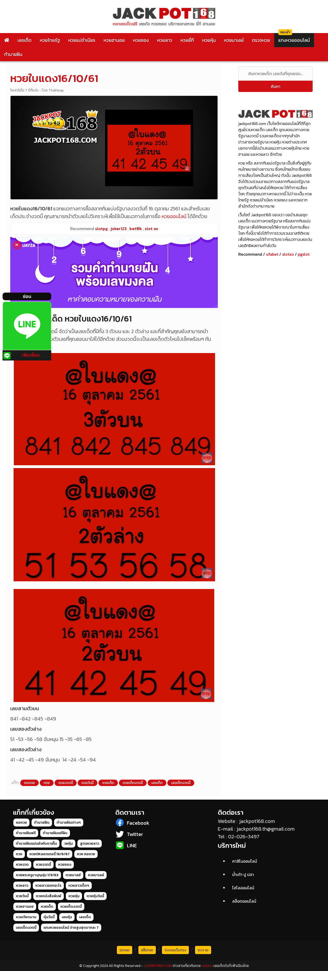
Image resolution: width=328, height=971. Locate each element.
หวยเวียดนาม (26, 917)
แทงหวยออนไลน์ (294, 40)
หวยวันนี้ (87, 783)
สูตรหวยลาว (89, 843)
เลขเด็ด (24, 40)
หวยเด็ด (108, 783)
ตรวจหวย (261, 40)
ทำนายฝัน (13, 54)
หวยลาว (164, 40)
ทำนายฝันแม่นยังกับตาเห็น (36, 843)
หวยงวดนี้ (65, 783)
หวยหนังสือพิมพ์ (48, 896)
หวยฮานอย (114, 40)
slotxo (288, 254)
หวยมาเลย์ (234, 40)
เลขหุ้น (67, 917)
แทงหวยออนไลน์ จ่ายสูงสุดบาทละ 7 (71, 927)
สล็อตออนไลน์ (244, 901)
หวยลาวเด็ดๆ (78, 885)
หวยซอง (141, 40)
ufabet (272, 254)
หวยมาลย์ (73, 875)
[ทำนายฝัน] (114, 272)
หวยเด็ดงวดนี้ (133, 783)
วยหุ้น (68, 843)
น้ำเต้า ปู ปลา (243, 874)
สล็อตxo (147, 950)
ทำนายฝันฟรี (26, 833)
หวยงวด (22, 864)
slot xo (203, 950)
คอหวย (29, 783)
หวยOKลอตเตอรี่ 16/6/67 (49, 854)
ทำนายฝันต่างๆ (69, 822)
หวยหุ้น (209, 40)
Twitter (135, 834)
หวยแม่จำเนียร (81, 40)
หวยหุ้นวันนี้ (95, 896)
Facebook (138, 823)
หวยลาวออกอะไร (48, 885)
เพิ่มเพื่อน (31, 355)
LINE (132, 845)
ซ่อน (27, 296)
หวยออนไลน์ (174, 216)
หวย (47, 783)
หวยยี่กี (187, 40)
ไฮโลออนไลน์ (243, 888)
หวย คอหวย (86, 854)
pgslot (304, 254)
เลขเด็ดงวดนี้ (180, 783)
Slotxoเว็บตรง (175, 950)
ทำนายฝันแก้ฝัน (55, 833)
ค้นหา (275, 86)
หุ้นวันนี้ (49, 917)
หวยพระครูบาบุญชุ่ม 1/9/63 (37, 875)
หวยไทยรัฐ (50, 40)
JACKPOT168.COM (158, 965)
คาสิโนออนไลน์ (244, 861)
